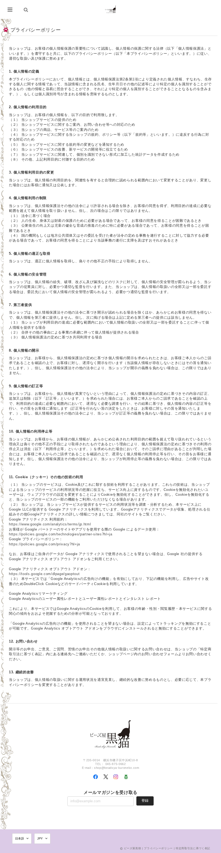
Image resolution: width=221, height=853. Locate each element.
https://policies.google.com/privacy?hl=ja (44, 544)
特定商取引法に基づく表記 (193, 848)
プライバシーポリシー (158, 848)
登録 (145, 800)
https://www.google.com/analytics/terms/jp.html (50, 524)
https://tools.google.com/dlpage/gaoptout (44, 574)
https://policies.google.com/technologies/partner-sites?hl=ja (60, 534)
